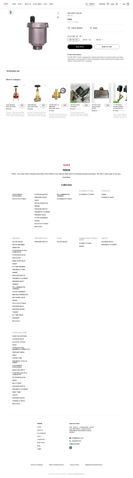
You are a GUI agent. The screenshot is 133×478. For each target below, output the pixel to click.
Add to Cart (107, 47)
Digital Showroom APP (76, 474)
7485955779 (76, 441)
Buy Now (80, 47)
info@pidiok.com (77, 438)
